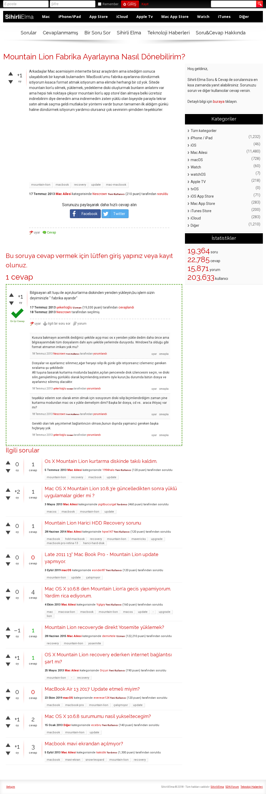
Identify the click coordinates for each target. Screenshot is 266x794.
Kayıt (145, 4)
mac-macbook (116, 184)
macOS (66, 570)
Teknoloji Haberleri (168, 32)
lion (49, 616)
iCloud (122, 16)
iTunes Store (201, 211)
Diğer (244, 16)
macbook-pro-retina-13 (62, 543)
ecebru (96, 725)
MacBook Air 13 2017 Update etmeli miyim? (92, 689)
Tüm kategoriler (204, 131)
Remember (110, 4)
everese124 (101, 698)
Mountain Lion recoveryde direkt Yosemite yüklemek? (104, 627)
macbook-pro (74, 705)
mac (50, 612)
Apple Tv (144, 16)
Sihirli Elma (129, 32)
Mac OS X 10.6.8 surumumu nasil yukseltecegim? (98, 716)
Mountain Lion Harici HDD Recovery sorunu (93, 523)
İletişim (10, 786)
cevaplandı (126, 307)
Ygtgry (100, 604)
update (96, 184)
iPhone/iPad (69, 16)
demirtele (109, 636)
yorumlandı (100, 353)
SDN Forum (232, 786)
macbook (62, 184)
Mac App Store (175, 16)
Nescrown (99, 194)
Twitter (119, 214)
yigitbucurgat (107, 504)
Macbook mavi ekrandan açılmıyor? (84, 743)
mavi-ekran (72, 759)
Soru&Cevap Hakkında (220, 32)
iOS (193, 145)
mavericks (138, 539)
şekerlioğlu (64, 307)
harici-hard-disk (93, 543)
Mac (46, 16)
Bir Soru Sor (97, 32)
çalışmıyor (93, 577)
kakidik (101, 752)
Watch (203, 16)
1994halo (108, 470)
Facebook (89, 214)
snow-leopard (94, 759)
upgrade (157, 539)
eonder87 (98, 570)
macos (51, 511)
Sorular (29, 32)
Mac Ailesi (63, 194)
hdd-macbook (75, 539)
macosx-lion (66, 612)
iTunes (224, 16)
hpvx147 (107, 531)
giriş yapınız (126, 256)
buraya (218, 101)
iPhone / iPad (201, 138)
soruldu (162, 194)
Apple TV (198, 182)
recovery (80, 184)
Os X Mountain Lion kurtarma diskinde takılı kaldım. (101, 461)
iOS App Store (202, 196)
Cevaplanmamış (60, 32)
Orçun (104, 670)
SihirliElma (217, 786)
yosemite (94, 643)
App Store (98, 16)
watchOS (198, 174)
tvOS (195, 189)
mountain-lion (40, 184)
